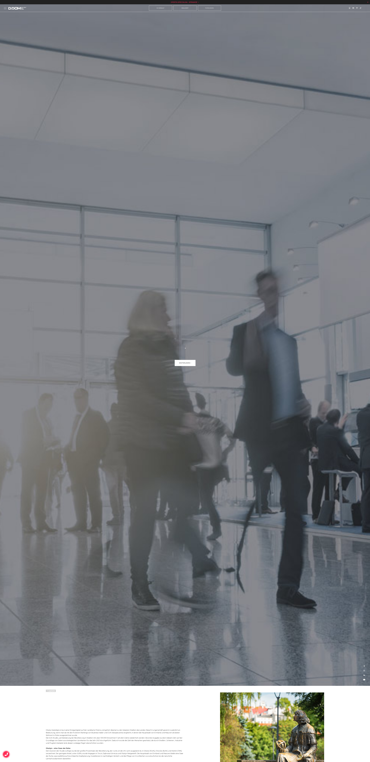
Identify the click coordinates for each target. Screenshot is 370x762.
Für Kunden (209, 8)
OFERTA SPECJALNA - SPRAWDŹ (184, 2)
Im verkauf (160, 8)
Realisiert (185, 8)
